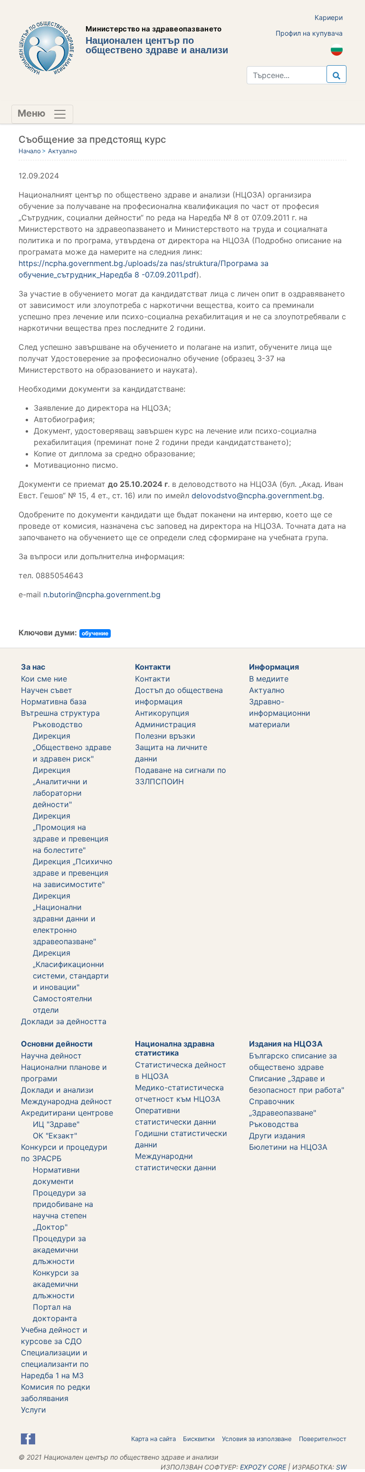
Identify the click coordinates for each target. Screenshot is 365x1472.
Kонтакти (152, 678)
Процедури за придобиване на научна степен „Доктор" (63, 1210)
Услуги (33, 1409)
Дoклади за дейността (63, 1021)
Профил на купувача (309, 33)
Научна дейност (51, 1055)
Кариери (329, 17)
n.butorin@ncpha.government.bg (102, 594)
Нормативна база (53, 701)
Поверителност (322, 1438)
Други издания (277, 1135)
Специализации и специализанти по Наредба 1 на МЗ (55, 1364)
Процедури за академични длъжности (59, 1250)
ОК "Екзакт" (55, 1135)
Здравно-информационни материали (279, 713)
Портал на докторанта (55, 1312)
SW (341, 1467)
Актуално (62, 151)
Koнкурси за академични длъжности (56, 1284)
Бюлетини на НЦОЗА (288, 1147)
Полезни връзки (165, 736)
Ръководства (273, 1124)
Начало (30, 151)
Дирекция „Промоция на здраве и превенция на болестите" (70, 833)
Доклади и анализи (57, 1090)
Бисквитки (199, 1438)
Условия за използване (257, 1438)
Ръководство (58, 724)
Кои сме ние (44, 678)
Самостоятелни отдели (62, 1004)
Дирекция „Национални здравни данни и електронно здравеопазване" (64, 918)
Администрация (165, 724)
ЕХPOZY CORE (263, 1467)
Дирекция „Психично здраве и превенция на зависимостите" (73, 873)
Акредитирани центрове (67, 1112)
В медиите (268, 678)
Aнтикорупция (162, 713)
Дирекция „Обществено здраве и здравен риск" (72, 747)
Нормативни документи (56, 1175)
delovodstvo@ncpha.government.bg (257, 495)
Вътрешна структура (60, 713)
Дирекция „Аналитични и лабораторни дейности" (60, 787)
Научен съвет (46, 690)
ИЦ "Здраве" (56, 1124)
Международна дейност (66, 1101)
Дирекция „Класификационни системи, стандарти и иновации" (71, 970)
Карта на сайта (153, 1438)
